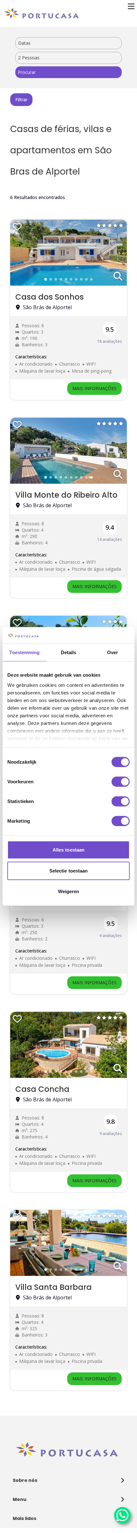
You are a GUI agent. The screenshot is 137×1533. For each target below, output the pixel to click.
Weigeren (68, 891)
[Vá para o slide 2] (50, 279)
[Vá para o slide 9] (86, 279)
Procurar (27, 72)
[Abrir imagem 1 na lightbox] (118, 277)
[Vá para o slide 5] (66, 279)
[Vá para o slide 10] (91, 279)
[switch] (121, 782)
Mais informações (94, 388)
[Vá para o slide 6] (71, 279)
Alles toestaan (68, 850)
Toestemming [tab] (24, 652)
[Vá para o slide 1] (45, 279)
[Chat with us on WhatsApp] (122, 1515)
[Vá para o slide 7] (76, 279)
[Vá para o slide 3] (55, 279)
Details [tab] (68, 652)
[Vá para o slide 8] (81, 279)
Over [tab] (112, 652)
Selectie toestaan (68, 870)
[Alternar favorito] (17, 226)
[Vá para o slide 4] (61, 279)
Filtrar (21, 99)
